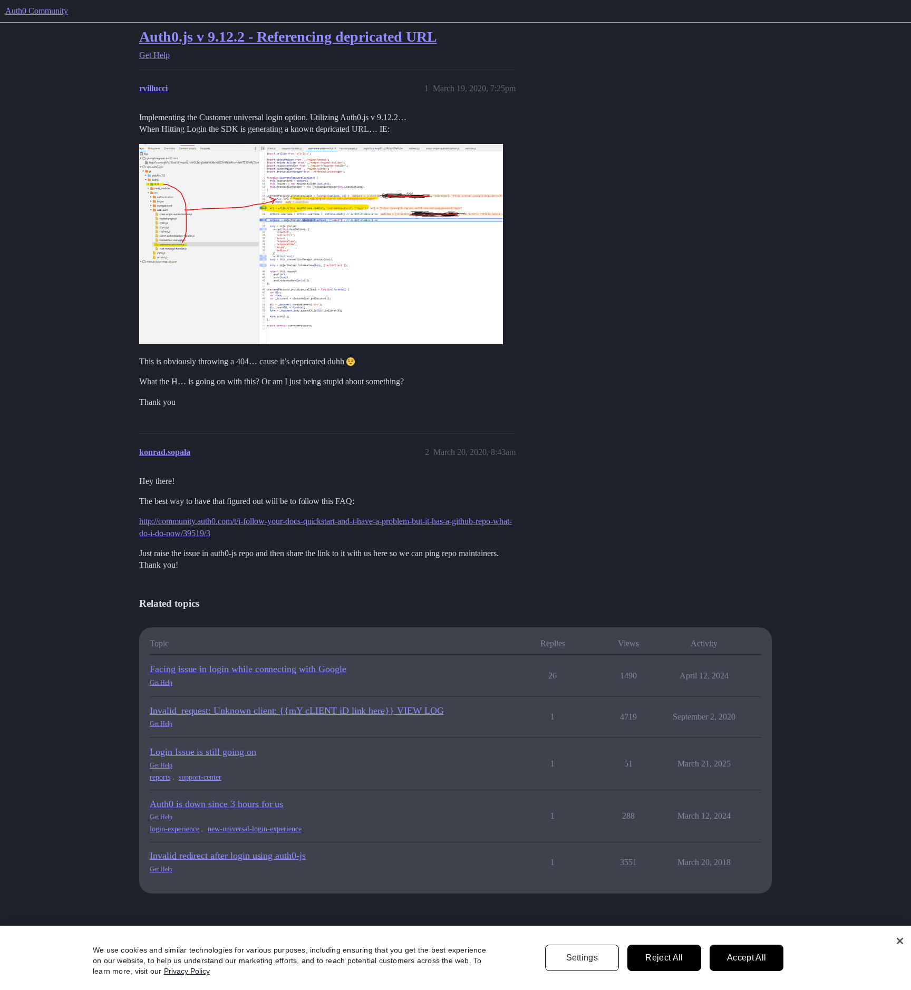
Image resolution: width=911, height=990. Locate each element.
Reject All (664, 957)
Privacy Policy (187, 971)
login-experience (174, 829)
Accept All (746, 957)
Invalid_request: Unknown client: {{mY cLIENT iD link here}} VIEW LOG (297, 710)
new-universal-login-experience (255, 829)
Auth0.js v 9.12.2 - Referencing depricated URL (288, 36)
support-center (200, 777)
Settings (582, 957)
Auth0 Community (36, 10)
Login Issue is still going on (203, 751)
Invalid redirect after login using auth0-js (228, 855)
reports (160, 777)
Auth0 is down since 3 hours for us (216, 804)
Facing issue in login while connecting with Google (248, 669)
